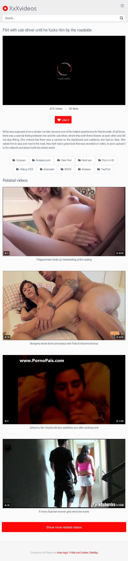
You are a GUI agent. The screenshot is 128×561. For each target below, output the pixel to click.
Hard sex (86, 160)
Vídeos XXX (26, 169)
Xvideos (86, 169)
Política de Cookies (79, 552)
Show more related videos (64, 527)
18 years (21, 160)
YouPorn (105, 169)
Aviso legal (62, 552)
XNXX (68, 169)
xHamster (48, 169)
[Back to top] (122, 554)
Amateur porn (43, 160)
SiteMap (94, 552)
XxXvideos (22, 8)
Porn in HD (107, 160)
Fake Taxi (66, 160)
